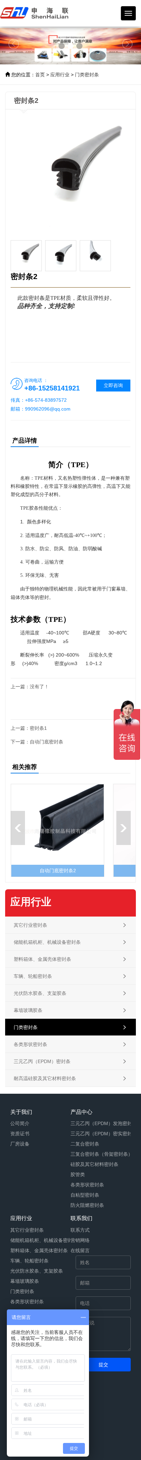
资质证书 (19, 1133)
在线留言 (80, 1250)
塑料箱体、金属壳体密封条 (39, 1250)
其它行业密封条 (27, 1230)
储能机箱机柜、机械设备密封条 (43, 1240)
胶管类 (77, 1174)
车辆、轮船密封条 (29, 1260)
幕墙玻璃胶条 (24, 1281)
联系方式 (80, 1230)
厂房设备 (19, 1144)
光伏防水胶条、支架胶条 (36, 1271)
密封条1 (38, 728)
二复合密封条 (84, 1144)
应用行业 (59, 74)
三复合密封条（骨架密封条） (101, 1154)
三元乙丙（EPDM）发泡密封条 (103, 1123)
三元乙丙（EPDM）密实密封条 (103, 1133)
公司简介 (19, 1123)
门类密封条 (87, 74)
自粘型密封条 (84, 1195)
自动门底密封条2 (58, 870)
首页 (40, 74)
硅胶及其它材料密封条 (94, 1164)
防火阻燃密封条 (87, 1205)
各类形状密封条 (87, 1184)
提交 (103, 1364)
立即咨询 (113, 385)
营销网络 (80, 1240)
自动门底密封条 (46, 741)
